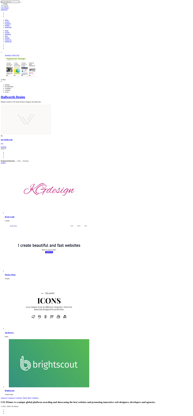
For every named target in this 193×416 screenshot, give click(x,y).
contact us (8, 40)
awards (7, 22)
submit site (4, 9)
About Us (4, 398)
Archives (19, 398)
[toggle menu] (1, 52)
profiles (7, 25)
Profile (5, 4)
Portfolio (3, 147)
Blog (29, 398)
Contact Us (11, 398)
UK (2, 143)
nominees (8, 23)
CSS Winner (5, 8)
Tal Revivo (9, 333)
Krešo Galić (9, 217)
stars (6, 36)
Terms (25, 398)
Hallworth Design (13, 97)
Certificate (35, 398)
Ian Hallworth (7, 140)
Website (5, 6)
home (6, 20)
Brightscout (9, 391)
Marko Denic (10, 275)
